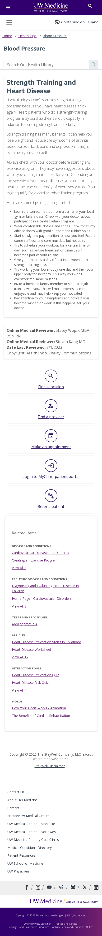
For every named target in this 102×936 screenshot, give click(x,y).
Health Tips (27, 36)
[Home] (63, 901)
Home (7, 36)
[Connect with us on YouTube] (50, 888)
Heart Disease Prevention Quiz (35, 675)
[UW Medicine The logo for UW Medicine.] (50, 7)
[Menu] (8, 7)
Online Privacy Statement (38, 923)
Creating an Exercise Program (34, 560)
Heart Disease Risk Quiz (30, 682)
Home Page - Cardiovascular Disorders (42, 598)
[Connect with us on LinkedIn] (96, 888)
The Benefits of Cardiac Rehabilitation (41, 715)
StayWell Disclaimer (50, 766)
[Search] (90, 5)
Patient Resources (21, 855)
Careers (13, 808)
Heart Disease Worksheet (31, 649)
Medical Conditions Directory (29, 847)
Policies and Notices (66, 923)
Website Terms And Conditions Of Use (72, 927)
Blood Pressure (55, 36)
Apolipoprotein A (24, 624)
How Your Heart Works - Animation (39, 708)
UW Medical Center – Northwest (32, 832)
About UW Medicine (22, 800)
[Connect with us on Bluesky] (73, 888)
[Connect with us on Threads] (61, 888)
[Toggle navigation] (9, 22)
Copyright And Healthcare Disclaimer (28, 927)
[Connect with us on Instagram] (39, 888)
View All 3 (19, 568)
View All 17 (20, 657)
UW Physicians (18, 871)
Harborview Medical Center (28, 815)
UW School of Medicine (25, 863)
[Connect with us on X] (85, 888)
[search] (46, 65)
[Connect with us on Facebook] (27, 888)
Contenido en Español (80, 22)
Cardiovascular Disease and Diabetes (40, 552)
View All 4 (19, 690)
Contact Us (15, 792)
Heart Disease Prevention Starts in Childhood (46, 642)
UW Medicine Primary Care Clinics (33, 839)
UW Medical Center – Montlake (31, 823)
